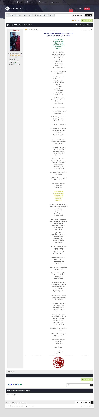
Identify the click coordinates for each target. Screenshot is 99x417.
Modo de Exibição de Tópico (83, 25)
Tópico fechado (87, 20)
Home (11, 2)
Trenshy (9, 395)
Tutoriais (31, 15)
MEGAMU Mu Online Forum (14, 15)
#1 (91, 29)
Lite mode (15, 403)
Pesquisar (44, 2)
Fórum (24, 15)
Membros (56, 2)
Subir (10, 403)
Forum (21, 2)
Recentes (32, 2)
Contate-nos (22, 403)
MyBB (27, 406)
